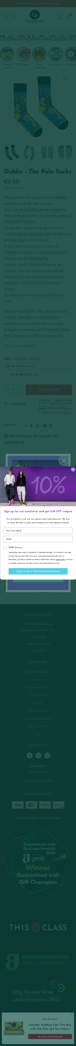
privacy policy (60, 559)
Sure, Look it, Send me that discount (38, 571)
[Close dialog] (73, 469)
